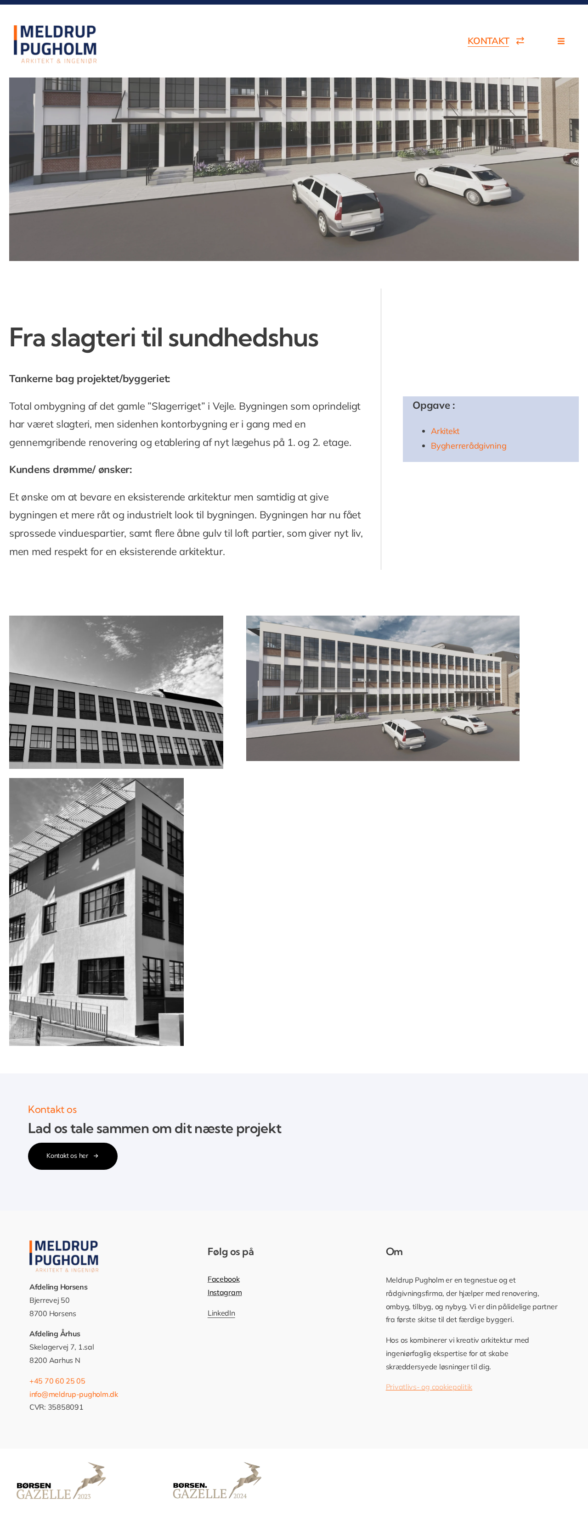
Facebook (224, 1279)
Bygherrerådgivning (468, 445)
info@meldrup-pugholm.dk (73, 1394)
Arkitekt (445, 431)
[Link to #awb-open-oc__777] (561, 41)
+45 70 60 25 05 (57, 1380)
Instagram (225, 1292)
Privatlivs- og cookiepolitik (429, 1386)
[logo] (55, 29)
